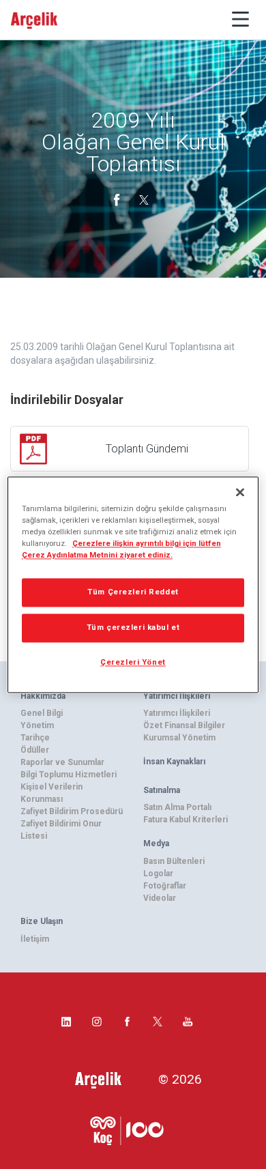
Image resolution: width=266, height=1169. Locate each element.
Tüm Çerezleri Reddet (132, 591)
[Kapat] (240, 492)
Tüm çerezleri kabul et (133, 627)
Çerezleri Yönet (133, 662)
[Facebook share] (118, 198)
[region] (133, 584)
